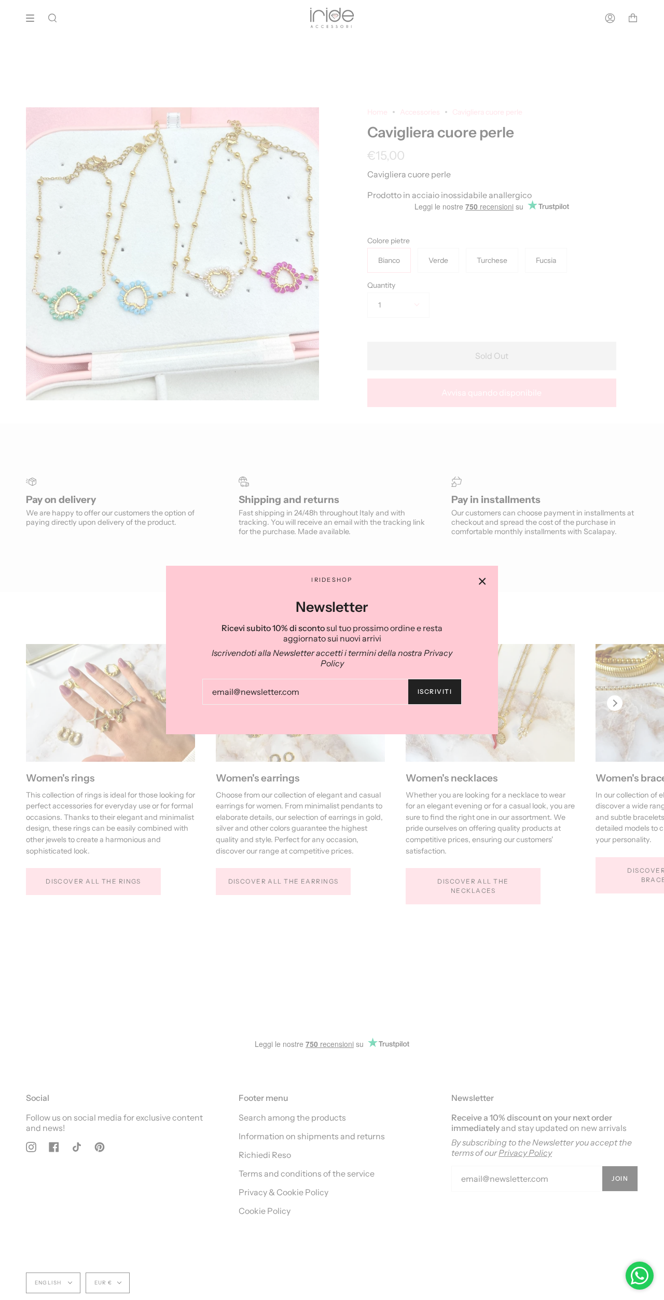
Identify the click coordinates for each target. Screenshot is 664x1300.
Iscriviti (435, 691)
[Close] (482, 581)
